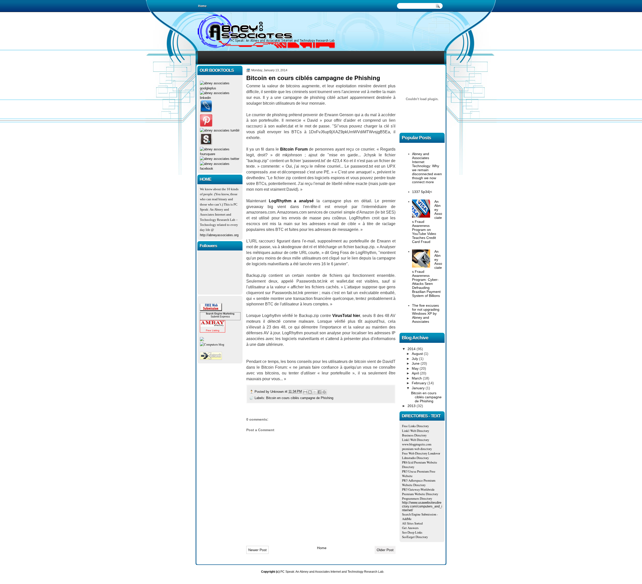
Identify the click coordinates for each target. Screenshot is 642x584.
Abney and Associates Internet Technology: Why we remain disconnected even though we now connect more (427, 168)
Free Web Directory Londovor (421, 453)
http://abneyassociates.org (219, 235)
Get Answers (410, 528)
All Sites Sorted (412, 523)
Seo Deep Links (412, 532)
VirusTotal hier (346, 315)
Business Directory (414, 435)
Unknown (277, 392)
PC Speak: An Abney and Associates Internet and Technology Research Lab (331, 571)
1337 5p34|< (422, 192)
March (417, 378)
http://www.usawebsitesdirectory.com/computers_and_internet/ (422, 506)
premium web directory (417, 448)
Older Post (385, 550)
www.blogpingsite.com (416, 444)
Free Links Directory (415, 426)
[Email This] (305, 392)
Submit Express (220, 316)
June (416, 363)
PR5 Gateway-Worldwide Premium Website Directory (420, 491)
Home (322, 548)
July (415, 359)
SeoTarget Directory (415, 537)
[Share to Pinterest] (324, 392)
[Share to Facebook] (319, 392)
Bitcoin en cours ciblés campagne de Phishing (299, 398)
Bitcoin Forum (293, 149)
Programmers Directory (417, 498)
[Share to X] (314, 392)
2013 (412, 406)
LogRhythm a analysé (291, 201)
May (416, 368)
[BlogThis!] (309, 392)
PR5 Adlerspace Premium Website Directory (418, 482)
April (416, 373)
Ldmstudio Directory (415, 458)
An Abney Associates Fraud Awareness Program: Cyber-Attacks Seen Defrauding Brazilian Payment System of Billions (427, 273)
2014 (412, 349)
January (419, 388)
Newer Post (257, 550)
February (419, 383)
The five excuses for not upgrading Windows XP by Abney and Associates (425, 313)
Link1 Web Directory (415, 430)
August (418, 354)
